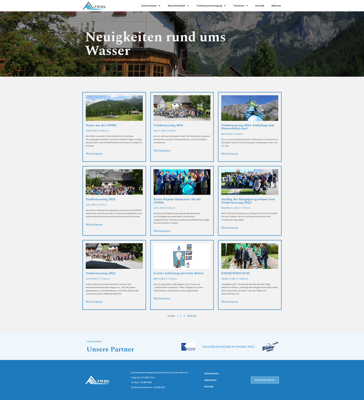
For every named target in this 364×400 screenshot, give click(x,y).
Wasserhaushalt (176, 5)
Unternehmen (149, 5)
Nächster (192, 315)
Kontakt (259, 5)
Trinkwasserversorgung (209, 5)
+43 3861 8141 (159, 387)
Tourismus (238, 5)
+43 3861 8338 (146, 382)
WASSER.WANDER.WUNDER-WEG (228, 346)
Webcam (276, 5)
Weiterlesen (94, 153)
